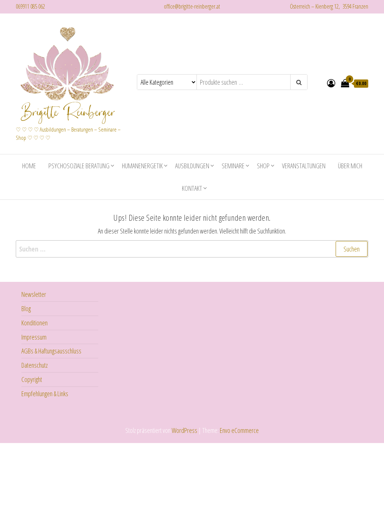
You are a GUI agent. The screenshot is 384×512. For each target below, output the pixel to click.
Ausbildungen (192, 165)
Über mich (350, 165)
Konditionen (34, 322)
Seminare (233, 165)
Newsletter (33, 294)
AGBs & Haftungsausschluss (51, 350)
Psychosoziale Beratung (79, 165)
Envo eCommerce (239, 430)
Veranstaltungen (304, 165)
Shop (263, 165)
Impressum (33, 336)
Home (29, 165)
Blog (26, 308)
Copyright (31, 379)
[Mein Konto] (331, 82)
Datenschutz (34, 365)
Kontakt (192, 188)
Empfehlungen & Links (44, 393)
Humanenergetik (142, 165)
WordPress (184, 430)
